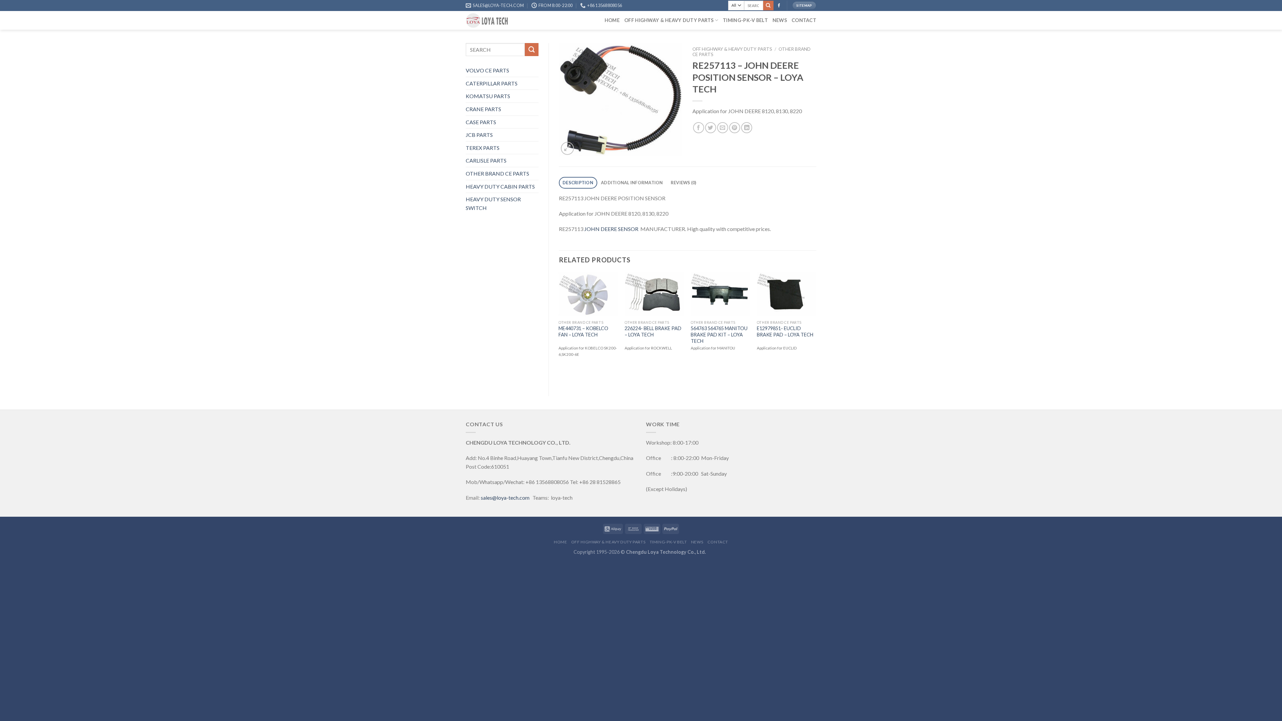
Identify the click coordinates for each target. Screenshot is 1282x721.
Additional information (632, 182)
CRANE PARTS (483, 109)
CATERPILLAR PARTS (491, 83)
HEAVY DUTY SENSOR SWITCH (493, 203)
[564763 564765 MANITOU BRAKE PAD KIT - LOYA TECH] (720, 294)
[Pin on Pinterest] (734, 127)
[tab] (578, 183)
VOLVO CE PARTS (487, 70)
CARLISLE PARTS (486, 160)
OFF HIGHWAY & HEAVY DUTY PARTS (669, 20)
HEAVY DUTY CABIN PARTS (500, 186)
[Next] (816, 328)
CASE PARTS (481, 122)
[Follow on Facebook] (779, 5)
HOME (612, 20)
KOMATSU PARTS (488, 96)
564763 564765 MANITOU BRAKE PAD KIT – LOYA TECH (719, 334)
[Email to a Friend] (722, 127)
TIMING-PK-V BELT (745, 20)
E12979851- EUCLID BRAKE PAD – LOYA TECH (785, 331)
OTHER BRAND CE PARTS (497, 173)
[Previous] (559, 328)
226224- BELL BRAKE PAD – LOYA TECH (653, 331)
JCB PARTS (479, 135)
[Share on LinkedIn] (746, 127)
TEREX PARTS (482, 148)
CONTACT (804, 20)
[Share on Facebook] (698, 127)
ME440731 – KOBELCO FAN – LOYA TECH (583, 331)
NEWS (780, 20)
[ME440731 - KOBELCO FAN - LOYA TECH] (588, 294)
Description (578, 182)
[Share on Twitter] (710, 127)
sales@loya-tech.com (505, 497)
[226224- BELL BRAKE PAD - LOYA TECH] (654, 294)
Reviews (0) (683, 182)
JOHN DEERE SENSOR (611, 229)
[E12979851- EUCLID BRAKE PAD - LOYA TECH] (786, 294)
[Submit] (768, 6)
